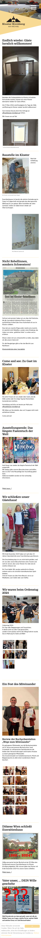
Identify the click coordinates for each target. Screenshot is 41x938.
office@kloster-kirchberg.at (11, 113)
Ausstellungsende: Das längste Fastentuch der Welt (17, 431)
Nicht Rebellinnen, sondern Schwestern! (16, 263)
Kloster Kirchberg (15, 22)
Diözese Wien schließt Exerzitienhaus (17, 828)
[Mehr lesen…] (7, 488)
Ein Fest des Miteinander (19, 684)
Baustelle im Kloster (15, 155)
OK (32, 926)
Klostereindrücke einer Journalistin (13, 349)
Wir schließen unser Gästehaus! (15, 498)
